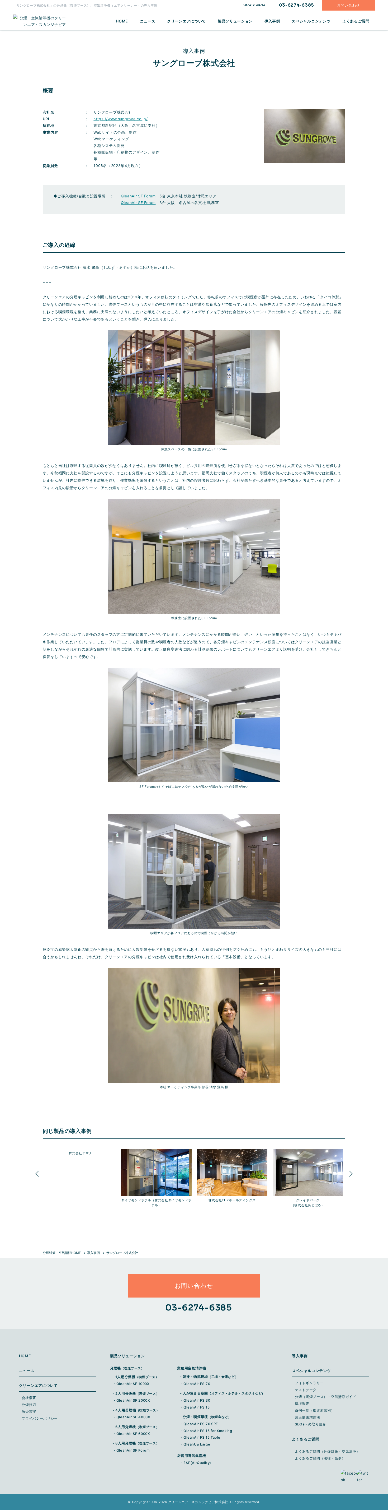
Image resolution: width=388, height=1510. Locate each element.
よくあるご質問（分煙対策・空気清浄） (327, 1451)
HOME (122, 21)
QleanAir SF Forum (138, 196)
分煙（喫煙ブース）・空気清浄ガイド (325, 1397)
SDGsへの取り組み (310, 1424)
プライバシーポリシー (40, 1418)
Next (349, 1178)
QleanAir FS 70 (196, 1384)
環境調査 (302, 1403)
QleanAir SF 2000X (133, 1400)
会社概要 (29, 1398)
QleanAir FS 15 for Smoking (207, 1431)
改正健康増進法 (307, 1417)
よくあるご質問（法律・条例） (320, 1458)
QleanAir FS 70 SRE (200, 1424)
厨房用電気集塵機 (191, 1455)
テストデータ (305, 1390)
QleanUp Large (196, 1444)
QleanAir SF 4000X (133, 1417)
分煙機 (127, 1368)
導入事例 (272, 21)
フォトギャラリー (309, 1383)
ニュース (147, 21)
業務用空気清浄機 (191, 1368)
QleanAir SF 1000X (133, 1384)
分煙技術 (29, 1404)
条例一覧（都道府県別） (315, 1410)
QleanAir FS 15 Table (201, 1437)
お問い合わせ (348, 5)
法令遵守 (29, 1411)
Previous (38, 1178)
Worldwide (254, 5)
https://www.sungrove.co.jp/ (120, 119)
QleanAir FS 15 (196, 1407)
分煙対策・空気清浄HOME (62, 1253)
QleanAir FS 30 (196, 1400)
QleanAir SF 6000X (133, 1434)
